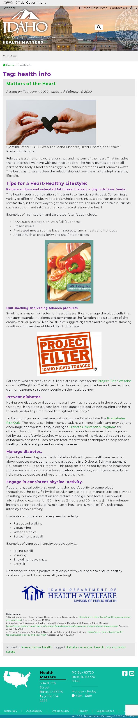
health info (102, 647)
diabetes (72, 647)
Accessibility (34, 710)
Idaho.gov (10, 710)
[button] (7, 56)
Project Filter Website (114, 381)
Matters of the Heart (31, 83)
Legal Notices (105, 710)
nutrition (119, 647)
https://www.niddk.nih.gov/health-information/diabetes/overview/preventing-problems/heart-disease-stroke (62, 626)
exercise (86, 647)
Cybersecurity (60, 710)
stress (10, 651)
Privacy (83, 710)
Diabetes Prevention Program (92, 427)
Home (10, 65)
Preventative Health (36, 647)
